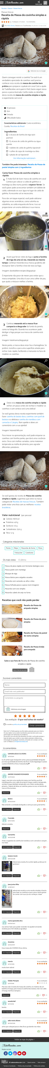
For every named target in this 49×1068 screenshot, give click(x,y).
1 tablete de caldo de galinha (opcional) (24, 148)
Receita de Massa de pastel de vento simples (35, 634)
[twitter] (10, 1053)
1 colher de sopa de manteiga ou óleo (24, 151)
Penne (8, 548)
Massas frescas (17, 8)
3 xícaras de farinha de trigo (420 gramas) (20, 136)
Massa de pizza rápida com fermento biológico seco (24, 566)
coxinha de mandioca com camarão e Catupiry (21, 421)
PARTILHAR (38, 4)
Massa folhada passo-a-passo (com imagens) (22, 585)
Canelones (29, 552)
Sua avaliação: (11, 720)
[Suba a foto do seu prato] (31, 670)
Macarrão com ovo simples (15, 588)
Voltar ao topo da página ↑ (24, 1039)
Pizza (40, 548)
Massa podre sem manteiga (15, 569)
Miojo (16, 548)
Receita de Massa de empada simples (32, 607)
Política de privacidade (24, 1066)
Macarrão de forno (28, 548)
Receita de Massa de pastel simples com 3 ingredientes (23, 166)
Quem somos (31, 1062)
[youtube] (19, 1053)
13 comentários (30, 22)
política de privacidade (20, 724)
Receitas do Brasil (17, 126)
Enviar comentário (37, 725)
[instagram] (15, 1053)
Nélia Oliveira (11, 26)
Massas (10, 8)
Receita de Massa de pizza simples (35, 620)
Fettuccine (18, 552)
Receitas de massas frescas (24, 501)
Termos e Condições (9, 1066)
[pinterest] (24, 1053)
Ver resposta (7, 809)
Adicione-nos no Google (38, 71)
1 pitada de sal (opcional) (19, 154)
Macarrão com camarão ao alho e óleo (19, 581)
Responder (6, 768)
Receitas (3, 8)
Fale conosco (41, 1062)
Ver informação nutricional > (24, 158)
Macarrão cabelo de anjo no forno (18, 592)
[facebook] (6, 1053)
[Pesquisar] (45, 3)
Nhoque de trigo (11, 573)
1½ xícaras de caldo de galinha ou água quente (23, 143)
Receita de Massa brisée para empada (34, 648)
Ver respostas (7, 847)
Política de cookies (39, 1066)
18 (46, 995)
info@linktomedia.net (21, 741)
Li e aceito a (16, 724)
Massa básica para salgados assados (18, 577)
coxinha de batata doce (16, 416)
